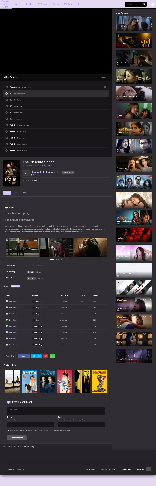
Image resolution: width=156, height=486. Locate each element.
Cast (15, 193)
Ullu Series (140, 469)
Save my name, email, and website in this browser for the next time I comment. (40, 431)
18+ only (55, 4)
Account (81, 4)
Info (7, 193)
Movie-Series (90, 469)
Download (15, 286)
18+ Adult (26, 180)
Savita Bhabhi (126, 469)
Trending (29, 4)
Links (24, 193)
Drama (34, 180)
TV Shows (42, 4)
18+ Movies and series (108, 469)
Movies (18, 4)
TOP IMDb (68, 4)
